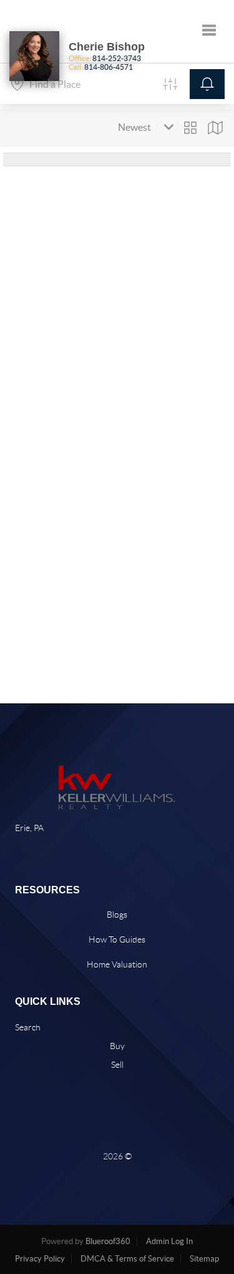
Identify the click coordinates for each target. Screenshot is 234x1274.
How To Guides (117, 939)
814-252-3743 (116, 58)
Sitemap (204, 1258)
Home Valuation (117, 964)
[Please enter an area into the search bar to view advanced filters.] (170, 84)
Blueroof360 (107, 1241)
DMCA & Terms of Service (127, 1258)
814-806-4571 (108, 67)
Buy (117, 1046)
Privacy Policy (40, 1258)
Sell (117, 1065)
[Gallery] (190, 127)
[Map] (215, 127)
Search (28, 1027)
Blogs (117, 915)
